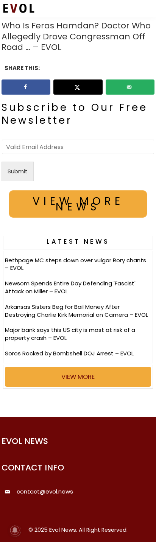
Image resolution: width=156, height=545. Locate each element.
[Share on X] (77, 87)
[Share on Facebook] (26, 87)
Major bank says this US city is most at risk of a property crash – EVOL (70, 334)
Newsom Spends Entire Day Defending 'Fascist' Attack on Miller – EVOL (70, 287)
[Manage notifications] (15, 530)
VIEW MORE (78, 376)
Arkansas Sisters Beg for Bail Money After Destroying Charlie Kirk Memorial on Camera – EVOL (76, 311)
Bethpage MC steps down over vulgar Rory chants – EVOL (75, 264)
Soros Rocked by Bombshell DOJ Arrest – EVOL (69, 353)
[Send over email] (130, 87)
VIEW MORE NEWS (78, 204)
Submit (18, 171)
